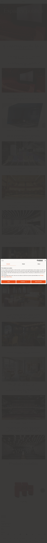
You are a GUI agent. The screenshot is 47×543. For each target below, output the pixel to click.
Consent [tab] (8, 263)
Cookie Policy (9, 276)
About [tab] (39, 263)
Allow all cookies (38, 281)
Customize (23, 281)
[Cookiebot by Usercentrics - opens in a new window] (38, 260)
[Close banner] (45, 260)
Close (8, 281)
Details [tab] (23, 263)
